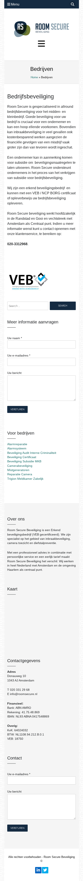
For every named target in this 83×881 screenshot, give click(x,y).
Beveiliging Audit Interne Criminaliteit (31, 452)
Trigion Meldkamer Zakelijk (25, 478)
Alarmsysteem (16, 448)
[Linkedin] (38, 870)
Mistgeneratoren (18, 470)
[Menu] (41, 43)
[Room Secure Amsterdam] (41, 29)
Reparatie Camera (19, 474)
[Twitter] (45, 870)
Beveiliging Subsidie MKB (24, 461)
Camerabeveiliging (19, 465)
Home (34, 77)
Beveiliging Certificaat (21, 457)
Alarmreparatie (17, 444)
